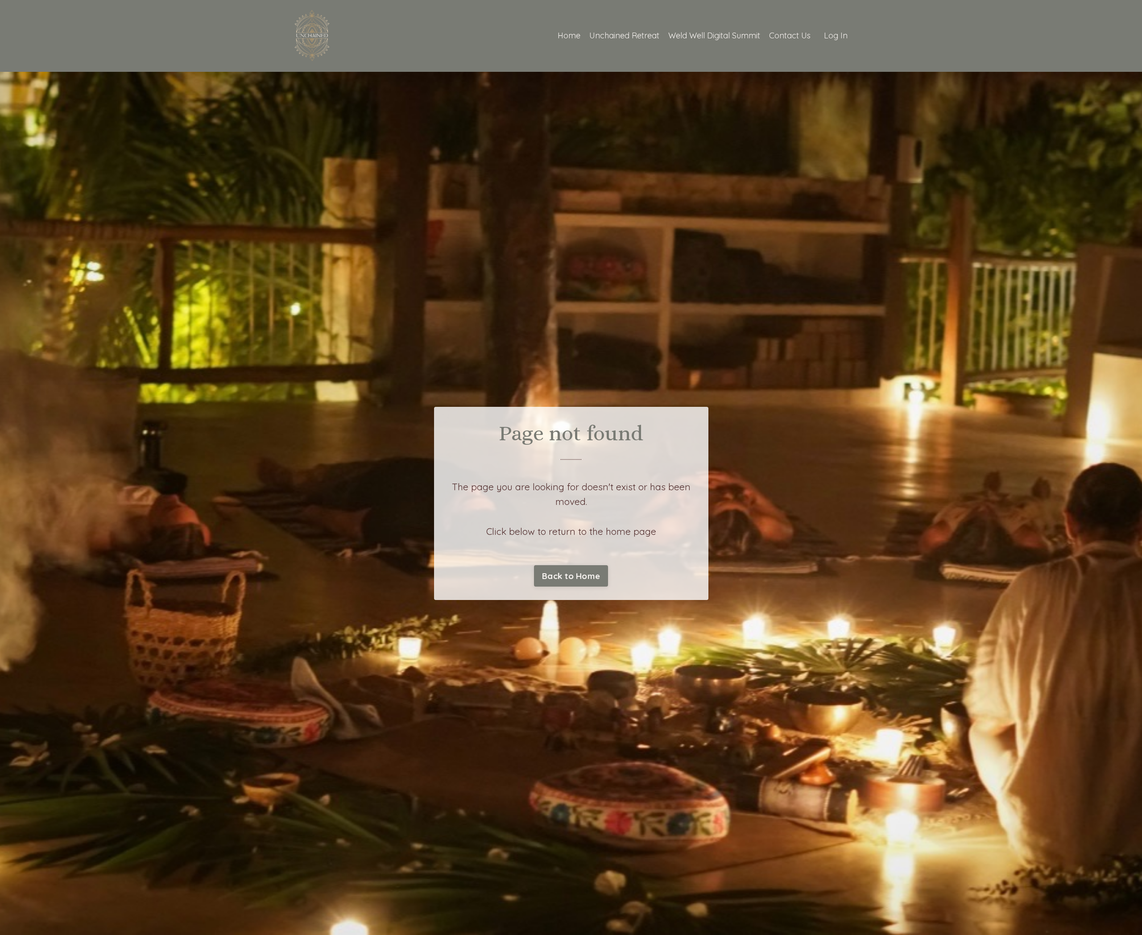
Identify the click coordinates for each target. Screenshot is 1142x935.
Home (569, 35)
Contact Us (790, 35)
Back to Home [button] (571, 576)
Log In (836, 35)
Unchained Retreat (624, 35)
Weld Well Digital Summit (714, 35)
